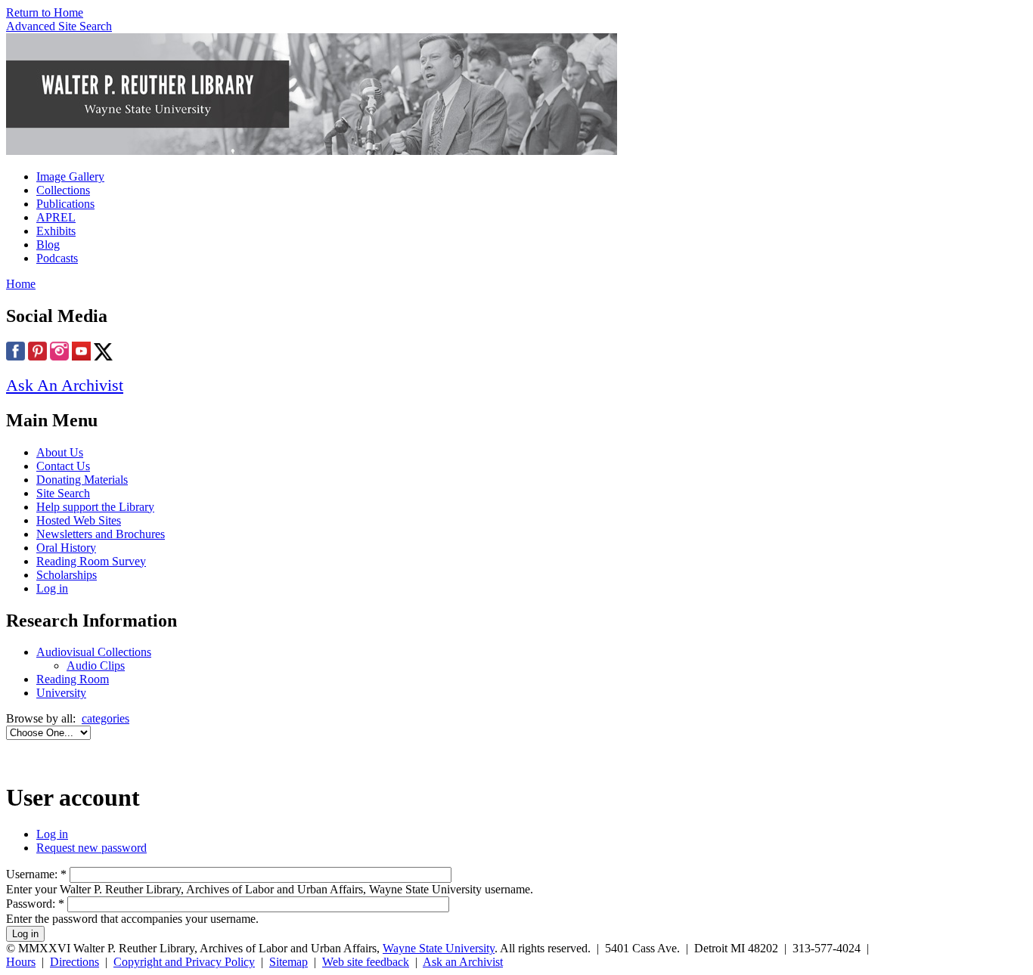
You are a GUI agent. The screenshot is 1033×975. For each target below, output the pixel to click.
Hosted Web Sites (78, 520)
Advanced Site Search (59, 26)
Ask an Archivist (463, 961)
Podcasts (57, 258)
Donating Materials (82, 479)
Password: (35, 903)
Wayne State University (439, 948)
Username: (36, 874)
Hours (21, 961)
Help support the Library (95, 506)
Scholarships (66, 574)
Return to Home (44, 12)
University (61, 692)
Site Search (63, 493)
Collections (63, 190)
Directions (74, 961)
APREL (56, 217)
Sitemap (288, 961)
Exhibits (56, 230)
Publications (65, 203)
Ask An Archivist (64, 385)
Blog (48, 244)
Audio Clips (96, 665)
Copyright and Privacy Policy (184, 961)
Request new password (91, 847)
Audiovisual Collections (93, 651)
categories (105, 718)
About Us (59, 452)
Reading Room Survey (91, 561)
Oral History (66, 547)
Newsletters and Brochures (100, 534)
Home (21, 283)
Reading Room (72, 679)
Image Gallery (70, 176)
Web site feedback (365, 961)
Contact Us (63, 466)
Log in (52, 588)
